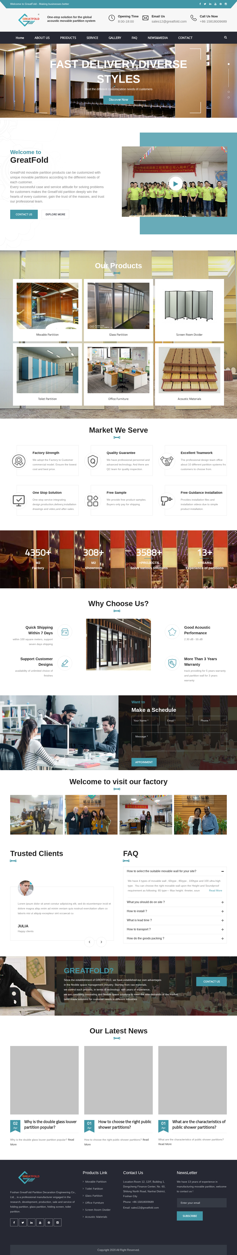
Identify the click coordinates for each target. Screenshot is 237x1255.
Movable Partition (47, 334)
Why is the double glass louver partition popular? (50, 1124)
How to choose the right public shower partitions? (124, 1124)
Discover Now (118, 102)
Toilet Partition (47, 399)
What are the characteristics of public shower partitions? (199, 1124)
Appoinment (144, 762)
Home (20, 38)
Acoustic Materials (189, 399)
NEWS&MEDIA (158, 38)
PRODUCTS (68, 38)
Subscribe (190, 1216)
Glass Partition (118, 334)
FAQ (134, 38)
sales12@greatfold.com (169, 21)
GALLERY (115, 38)
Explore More (55, 214)
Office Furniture (118, 399)
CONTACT (185, 38)
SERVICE (92, 38)
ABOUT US (42, 38)
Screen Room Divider (189, 334)
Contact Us (24, 214)
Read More (47, 289)
